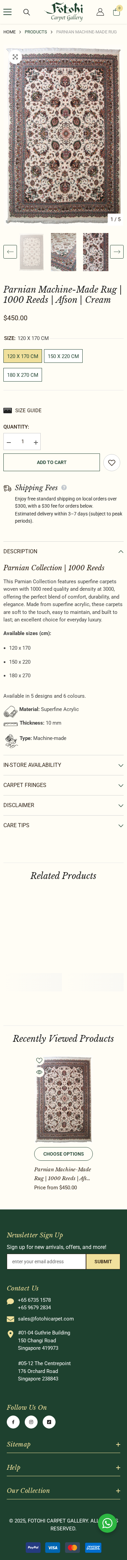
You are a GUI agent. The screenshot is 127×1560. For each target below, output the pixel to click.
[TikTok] (49, 1422)
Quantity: (16, 427)
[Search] (27, 12)
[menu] (7, 12)
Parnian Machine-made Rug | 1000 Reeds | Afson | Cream (63, 1174)
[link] (32, 977)
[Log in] (100, 12)
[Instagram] (31, 1422)
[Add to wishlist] (111, 462)
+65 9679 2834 (34, 1307)
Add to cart (52, 462)
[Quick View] (39, 1072)
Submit (103, 1261)
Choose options (63, 1154)
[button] (10, 252)
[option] (63, 135)
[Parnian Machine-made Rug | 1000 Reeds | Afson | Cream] (63, 1099)
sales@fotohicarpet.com (46, 1319)
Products (36, 31)
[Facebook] (13, 1422)
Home (9, 31)
